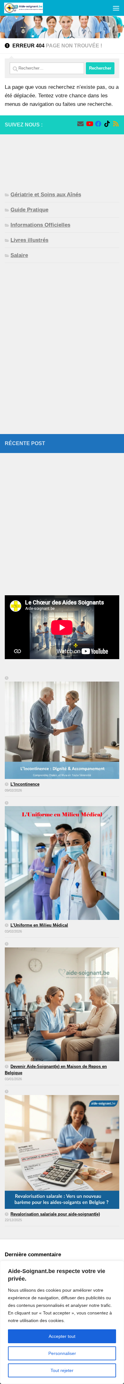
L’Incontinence (24, 784)
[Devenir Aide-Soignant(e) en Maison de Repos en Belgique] (62, 1002)
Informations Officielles (40, 225)
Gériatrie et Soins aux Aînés (45, 195)
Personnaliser (62, 1353)
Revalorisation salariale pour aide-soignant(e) (55, 1214)
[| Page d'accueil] (30, 8)
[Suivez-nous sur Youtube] (89, 124)
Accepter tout (62, 1336)
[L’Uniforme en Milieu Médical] (62, 861)
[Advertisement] (62, 158)
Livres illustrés (29, 240)
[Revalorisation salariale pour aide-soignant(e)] (62, 1149)
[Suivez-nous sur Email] (80, 124)
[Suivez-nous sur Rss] (116, 124)
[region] (62, 1322)
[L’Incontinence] (62, 728)
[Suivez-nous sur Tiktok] (107, 124)
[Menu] (116, 8)
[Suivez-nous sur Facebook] (98, 124)
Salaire (19, 255)
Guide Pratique (29, 210)
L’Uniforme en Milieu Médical (39, 925)
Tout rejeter (62, 1370)
